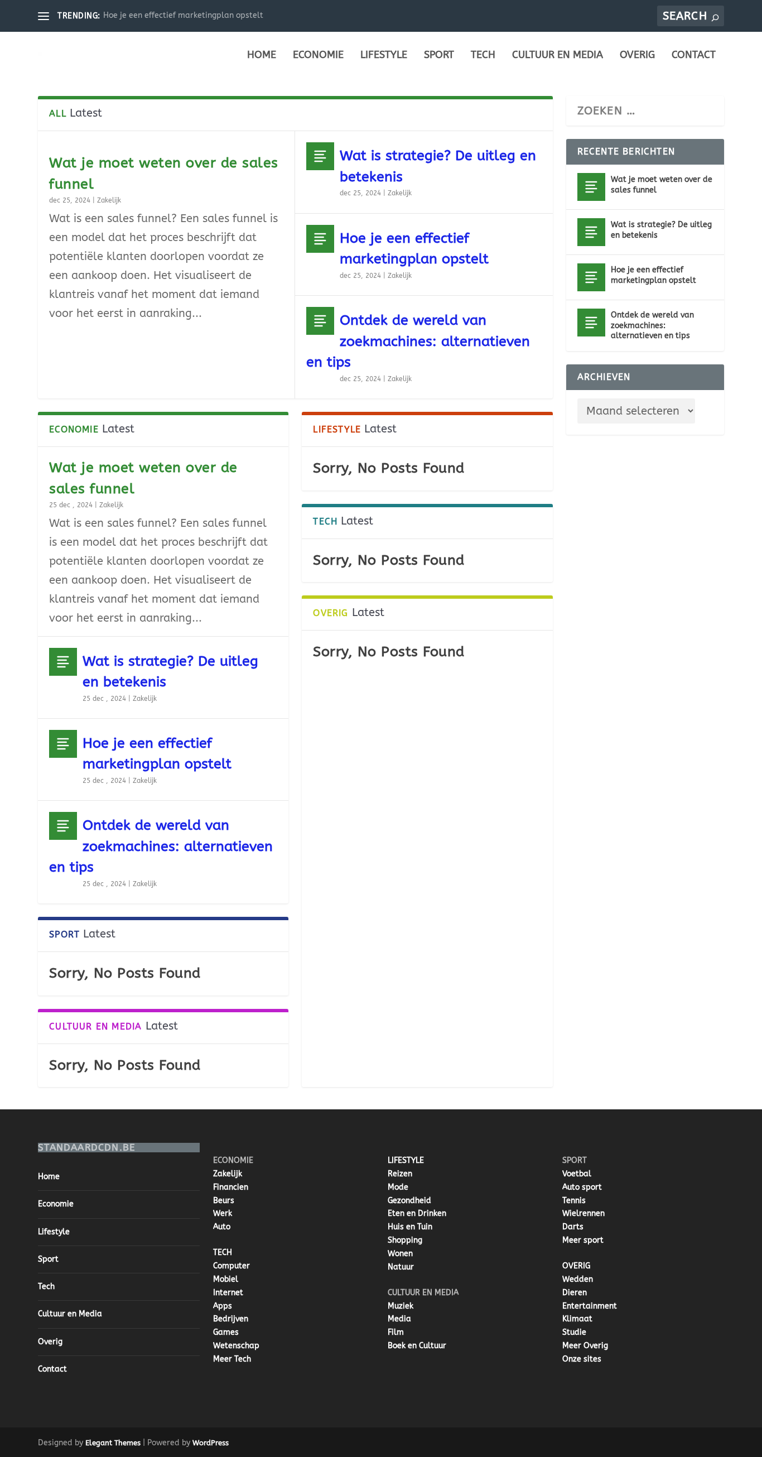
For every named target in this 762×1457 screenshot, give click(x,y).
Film (396, 1332)
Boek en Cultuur (417, 1345)
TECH (222, 1252)
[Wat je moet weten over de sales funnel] (591, 187)
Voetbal (576, 1174)
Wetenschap (236, 1345)
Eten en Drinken (417, 1213)
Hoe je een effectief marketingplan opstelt (183, 15)
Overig (637, 55)
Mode (398, 1187)
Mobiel (225, 1279)
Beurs (223, 1200)
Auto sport (582, 1187)
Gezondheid (409, 1200)
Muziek (400, 1306)
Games (226, 1332)
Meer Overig (585, 1345)
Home (261, 55)
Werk (222, 1213)
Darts (572, 1227)
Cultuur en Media (557, 55)
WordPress (210, 1443)
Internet (228, 1292)
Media (399, 1319)
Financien (230, 1187)
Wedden (577, 1279)
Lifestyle (383, 55)
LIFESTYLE (406, 1160)
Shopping (405, 1240)
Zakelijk (109, 200)
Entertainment (589, 1306)
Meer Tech (232, 1359)
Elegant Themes (113, 1443)
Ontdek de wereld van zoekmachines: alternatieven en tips (418, 341)
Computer (231, 1266)
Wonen (400, 1253)
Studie (574, 1332)
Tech (483, 55)
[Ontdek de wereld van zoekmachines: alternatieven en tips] (320, 321)
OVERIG (576, 1266)
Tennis (574, 1200)
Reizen (400, 1174)
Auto (221, 1227)
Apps (222, 1306)
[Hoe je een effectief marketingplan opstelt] (320, 239)
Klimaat (577, 1319)
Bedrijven (230, 1319)
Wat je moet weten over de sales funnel (661, 184)
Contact (694, 55)
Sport (439, 55)
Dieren (574, 1292)
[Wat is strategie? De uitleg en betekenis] (320, 156)
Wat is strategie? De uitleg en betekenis (661, 229)
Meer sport (583, 1240)
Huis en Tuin (410, 1227)
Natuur (401, 1267)
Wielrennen (583, 1213)
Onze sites (581, 1359)
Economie (318, 55)
